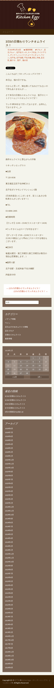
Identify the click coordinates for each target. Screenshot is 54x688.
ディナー (13, 55)
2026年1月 (9, 456)
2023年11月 (9, 558)
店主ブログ (9, 331)
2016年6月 (9, 667)
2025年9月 (9, 471)
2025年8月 (9, 475)
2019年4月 (9, 624)
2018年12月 (9, 636)
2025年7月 (9, 479)
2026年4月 (9, 444)
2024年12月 (9, 507)
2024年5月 (9, 534)
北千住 (12, 58)
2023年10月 (9, 562)
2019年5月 (9, 620)
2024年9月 (9, 518)
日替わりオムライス (13, 335)
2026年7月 (9, 432)
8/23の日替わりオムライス (15, 396)
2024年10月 (9, 515)
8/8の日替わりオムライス (15, 404)
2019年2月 (9, 632)
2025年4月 (9, 491)
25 (8, 373)
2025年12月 (9, 460)
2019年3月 (9, 628)
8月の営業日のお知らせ (14, 412)
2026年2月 (9, 452)
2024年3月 (9, 542)
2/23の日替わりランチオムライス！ (31, 291)
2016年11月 (9, 656)
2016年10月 (9, 660)
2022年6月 (9, 593)
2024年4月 (9, 538)
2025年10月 (9, 468)
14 (27, 365)
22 (33, 369)
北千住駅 (19, 58)
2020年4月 (9, 613)
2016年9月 (9, 663)
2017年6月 (9, 648)
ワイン (7, 323)
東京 (34, 58)
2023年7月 (9, 573)
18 (8, 369)
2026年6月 (9, 436)
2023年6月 (9, 577)
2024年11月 (9, 511)
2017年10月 (9, 640)
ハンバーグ (22, 55)
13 (21, 365)
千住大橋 (27, 58)
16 (39, 365)
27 (21, 373)
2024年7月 (9, 526)
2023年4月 (9, 585)
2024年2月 (9, 546)
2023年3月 (9, 589)
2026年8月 (9, 428)
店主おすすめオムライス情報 (16, 327)
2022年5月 (9, 597)
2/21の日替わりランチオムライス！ (23, 288)
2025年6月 (9, 483)
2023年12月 (9, 554)
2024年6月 (9, 530)
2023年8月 (9, 569)
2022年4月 (9, 601)
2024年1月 (9, 550)
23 (39, 369)
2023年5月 (9, 581)
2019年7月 (9, 616)
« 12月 (14, 377)
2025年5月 (9, 487)
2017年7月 (9, 644)
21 (27, 369)
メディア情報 (10, 319)
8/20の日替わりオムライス (15, 400)
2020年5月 (9, 609)
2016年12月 (9, 652)
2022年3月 (9, 605)
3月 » (39, 377)
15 (33, 365)
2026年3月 (9, 448)
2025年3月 (9, 495)
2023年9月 (9, 566)
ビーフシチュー (34, 55)
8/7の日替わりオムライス (15, 408)
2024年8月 (9, 522)
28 (27, 373)
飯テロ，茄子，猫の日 (19, 60)
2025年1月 (9, 503)
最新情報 (29, 50)
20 (21, 369)
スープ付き (32, 52)
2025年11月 (9, 464)
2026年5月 (9, 440)
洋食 (38, 58)
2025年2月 (9, 499)
